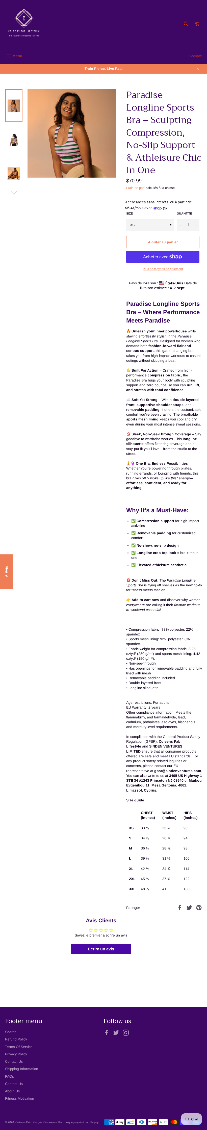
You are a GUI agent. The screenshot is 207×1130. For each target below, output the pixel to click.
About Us (12, 1091)
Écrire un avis (101, 949)
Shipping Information (21, 1069)
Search (10, 1032)
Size (129, 213)
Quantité (184, 213)
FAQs (9, 1076)
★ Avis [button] (6, 571)
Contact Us (14, 1061)
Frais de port (135, 188)
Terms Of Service (19, 1047)
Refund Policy (16, 1039)
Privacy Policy (16, 1054)
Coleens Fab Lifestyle (28, 1122)
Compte (195, 56)
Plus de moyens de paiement (163, 269)
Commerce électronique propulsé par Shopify (71, 1122)
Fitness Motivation (19, 1098)
